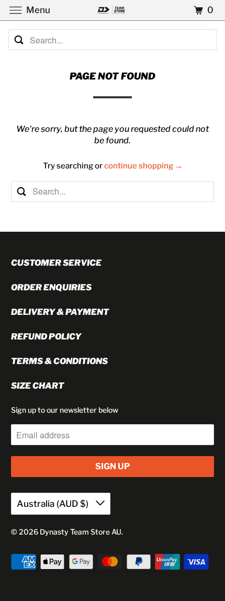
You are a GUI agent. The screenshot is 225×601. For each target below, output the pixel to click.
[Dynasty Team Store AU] (113, 10)
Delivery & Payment (60, 312)
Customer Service (56, 263)
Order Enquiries (51, 287)
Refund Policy (46, 337)
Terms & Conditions (59, 361)
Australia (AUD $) (54, 503)
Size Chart (37, 386)
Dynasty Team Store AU (80, 531)
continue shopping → (143, 166)
